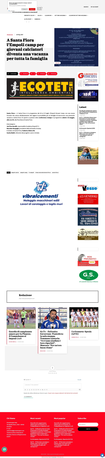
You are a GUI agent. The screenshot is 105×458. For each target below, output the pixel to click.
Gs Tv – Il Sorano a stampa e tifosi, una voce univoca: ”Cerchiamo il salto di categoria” (87, 134)
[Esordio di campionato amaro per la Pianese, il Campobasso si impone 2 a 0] (21, 318)
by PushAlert (12, 10)
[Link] (42, 390)
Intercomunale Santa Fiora (43, 172)
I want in (88, 429)
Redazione (10, 34)
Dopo (24, 9)
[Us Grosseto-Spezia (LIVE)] (83, 318)
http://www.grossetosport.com (26, 298)
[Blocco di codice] (40, 390)
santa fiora (55, 172)
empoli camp (23, 172)
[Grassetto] (25, 390)
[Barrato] (32, 390)
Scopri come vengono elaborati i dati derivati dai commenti (63, 393)
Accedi (79, 379)
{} (44, 389)
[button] (86, 6)
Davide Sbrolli (12, 341)
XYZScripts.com (60, 457)
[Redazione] (13, 296)
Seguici (32, 9)
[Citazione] (38, 390)
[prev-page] (26, 22)
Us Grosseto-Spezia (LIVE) (87, 128)
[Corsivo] (27, 390)
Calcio (57, 63)
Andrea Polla (75, 337)
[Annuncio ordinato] (34, 390)
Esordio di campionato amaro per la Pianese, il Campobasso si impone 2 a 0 (88, 112)
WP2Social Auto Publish (46, 457)
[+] (47, 389)
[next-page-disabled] (29, 22)
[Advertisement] (41, 153)
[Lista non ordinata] (36, 390)
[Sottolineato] (30, 390)
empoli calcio (15, 172)
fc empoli (31, 172)
